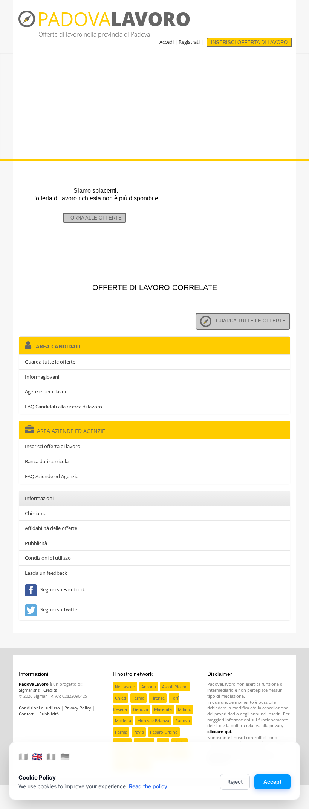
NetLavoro (125, 686)
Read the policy (148, 786)
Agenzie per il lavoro (47, 391)
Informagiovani (42, 376)
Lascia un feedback (46, 573)
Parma (121, 732)
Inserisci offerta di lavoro (52, 446)
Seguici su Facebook (61, 589)
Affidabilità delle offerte (51, 528)
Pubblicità (36, 543)
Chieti (120, 698)
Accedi (166, 41)
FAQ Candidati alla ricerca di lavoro (63, 406)
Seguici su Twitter (58, 609)
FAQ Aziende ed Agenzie (51, 476)
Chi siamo (36, 513)
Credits (50, 690)
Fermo (138, 698)
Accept (272, 781)
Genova (140, 709)
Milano (184, 709)
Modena (123, 720)
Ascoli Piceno (175, 686)
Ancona (148, 686)
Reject (235, 781)
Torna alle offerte (94, 218)
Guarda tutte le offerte (248, 321)
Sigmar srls (29, 690)
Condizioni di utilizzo (48, 557)
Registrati (189, 41)
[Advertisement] (154, 106)
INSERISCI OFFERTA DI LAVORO (249, 42)
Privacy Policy (77, 708)
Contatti (27, 714)
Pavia (138, 732)
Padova (182, 720)
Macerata (163, 709)
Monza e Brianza (153, 720)
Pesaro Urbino (164, 732)
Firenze (158, 698)
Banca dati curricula (47, 461)
